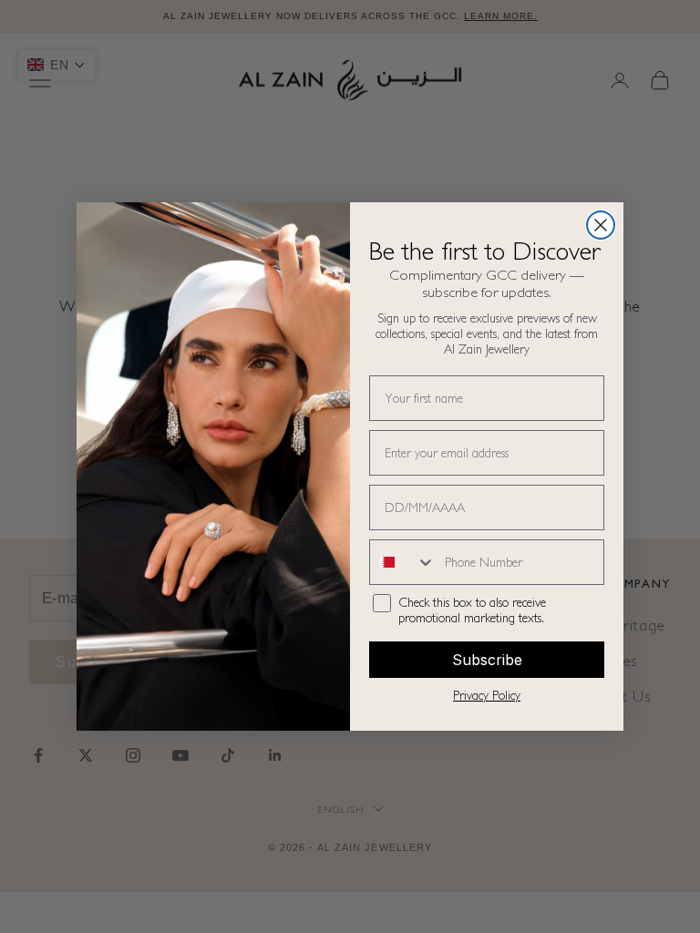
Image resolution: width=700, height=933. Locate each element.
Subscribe (487, 660)
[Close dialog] (600, 225)
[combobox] (403, 562)
